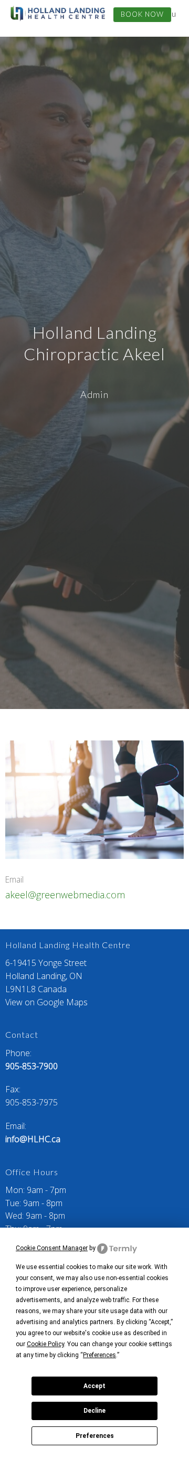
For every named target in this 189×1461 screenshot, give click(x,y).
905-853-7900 (31, 1066)
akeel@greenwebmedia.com (65, 894)
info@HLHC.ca (32, 1139)
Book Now (142, 14)
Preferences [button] (99, 1355)
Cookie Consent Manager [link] (52, 1248)
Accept (94, 1386)
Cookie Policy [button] (45, 1344)
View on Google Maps (46, 1002)
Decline (94, 1410)
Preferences (95, 1435)
